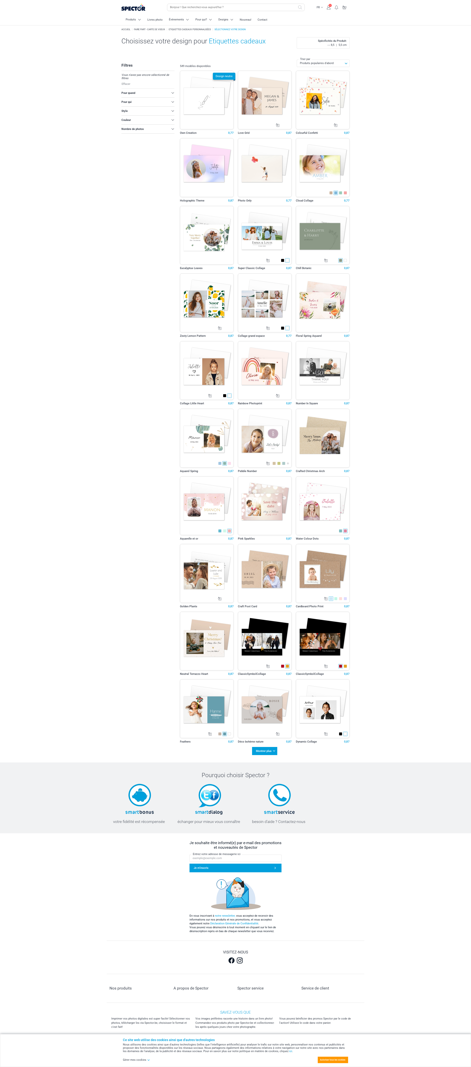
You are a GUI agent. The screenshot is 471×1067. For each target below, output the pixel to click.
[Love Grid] (265, 100)
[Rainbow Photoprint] (265, 370)
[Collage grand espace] (265, 302)
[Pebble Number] (265, 438)
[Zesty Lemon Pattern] (207, 302)
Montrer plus (264, 751)
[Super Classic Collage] (265, 235)
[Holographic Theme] (207, 167)
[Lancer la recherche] (300, 7)
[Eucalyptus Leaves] (207, 235)
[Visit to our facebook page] (231, 960)
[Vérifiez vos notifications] (337, 7)
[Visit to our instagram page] (240, 960)
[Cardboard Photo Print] (323, 573)
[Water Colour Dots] (323, 505)
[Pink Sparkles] (265, 505)
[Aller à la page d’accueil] (139, 7)
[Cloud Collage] (323, 167)
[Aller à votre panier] (344, 7)
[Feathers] (207, 708)
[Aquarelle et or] (207, 505)
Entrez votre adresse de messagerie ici (216, 854)
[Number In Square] (323, 370)
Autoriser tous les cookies (332, 1060)
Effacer (126, 84)
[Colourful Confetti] (323, 100)
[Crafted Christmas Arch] (323, 438)
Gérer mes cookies (134, 1059)
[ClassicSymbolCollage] (265, 641)
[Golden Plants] (207, 573)
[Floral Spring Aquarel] (323, 302)
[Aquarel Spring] (207, 438)
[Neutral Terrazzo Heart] (207, 641)
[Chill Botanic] (323, 235)
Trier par (305, 59)
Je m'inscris (201, 868)
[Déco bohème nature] (265, 708)
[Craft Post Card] (265, 573)
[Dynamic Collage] (323, 708)
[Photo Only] (265, 167)
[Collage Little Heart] (207, 370)
